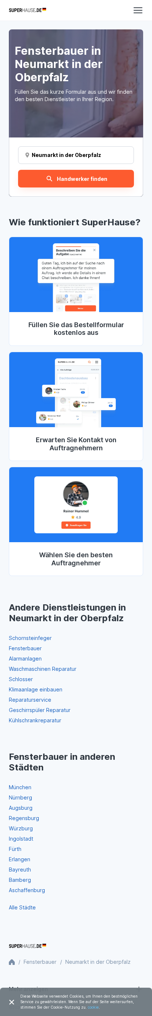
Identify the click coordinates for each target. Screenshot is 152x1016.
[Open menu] (138, 10)
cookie (93, 1007)
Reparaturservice (30, 700)
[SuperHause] (27, 10)
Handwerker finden (82, 179)
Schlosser (21, 679)
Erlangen (19, 859)
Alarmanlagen (25, 658)
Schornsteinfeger (30, 638)
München (20, 787)
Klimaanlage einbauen (35, 689)
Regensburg (24, 818)
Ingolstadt (21, 839)
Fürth (15, 849)
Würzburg (21, 828)
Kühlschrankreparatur (35, 720)
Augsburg (20, 808)
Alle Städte (22, 907)
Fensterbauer (25, 648)
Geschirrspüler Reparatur (39, 710)
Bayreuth (20, 869)
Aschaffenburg (27, 890)
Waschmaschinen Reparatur (42, 669)
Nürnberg (20, 797)
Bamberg (20, 880)
